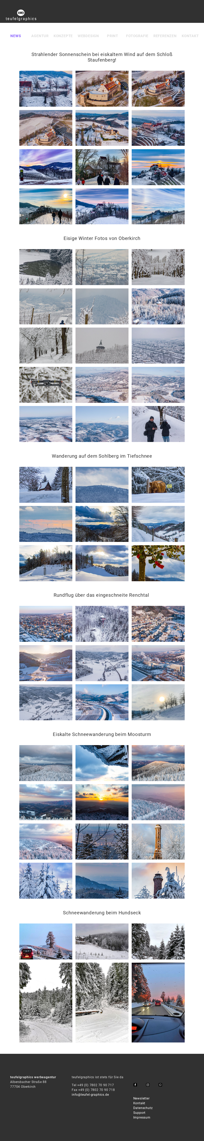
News (15, 36)
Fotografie (137, 36)
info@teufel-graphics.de (90, 1095)
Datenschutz (143, 1108)
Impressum (141, 1117)
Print (112, 36)
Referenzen (165, 36)
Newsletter (141, 1098)
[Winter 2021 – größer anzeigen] (45, 89)
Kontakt (190, 36)
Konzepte (63, 36)
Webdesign (88, 36)
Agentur (40, 36)
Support (139, 1113)
